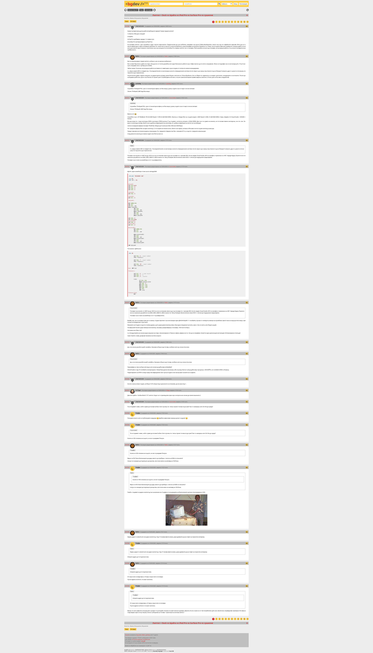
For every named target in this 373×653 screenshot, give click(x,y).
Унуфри (138, 413)
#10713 (127, 98)
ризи (132, 18)
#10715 (127, 140)
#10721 (127, 390)
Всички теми (132, 10)
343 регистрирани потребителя (141, 639)
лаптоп (127, 18)
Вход (235, 4)
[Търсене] (219, 4)
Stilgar (138, 390)
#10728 (127, 413)
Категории (148, 10)
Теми (141, 10)
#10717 (127, 302)
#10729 (127, 425)
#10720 (127, 379)
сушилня (145, 18)
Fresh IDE (171, 651)
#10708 (127, 26)
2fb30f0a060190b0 (139, 649)
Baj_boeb (138, 635)
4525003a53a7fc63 (161, 649)
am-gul (143, 641)
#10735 (127, 532)
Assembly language (158, 651)
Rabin (137, 56)
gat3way (148, 635)
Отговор (133, 21)
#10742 (127, 563)
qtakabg (138, 83)
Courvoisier (140, 26)
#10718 (127, 342)
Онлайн (127, 635)
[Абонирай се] (247, 10)
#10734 (127, 467)
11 (247, 22)
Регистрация (243, 4)
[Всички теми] (125, 10)
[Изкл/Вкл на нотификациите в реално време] (154, 10)
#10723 (127, 401)
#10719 (127, 353)
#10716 (127, 166)
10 (244, 22)
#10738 (127, 543)
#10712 (127, 83)
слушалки (138, 18)
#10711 (127, 56)
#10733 (127, 445)
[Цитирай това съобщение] (247, 26)
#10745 (127, 586)
